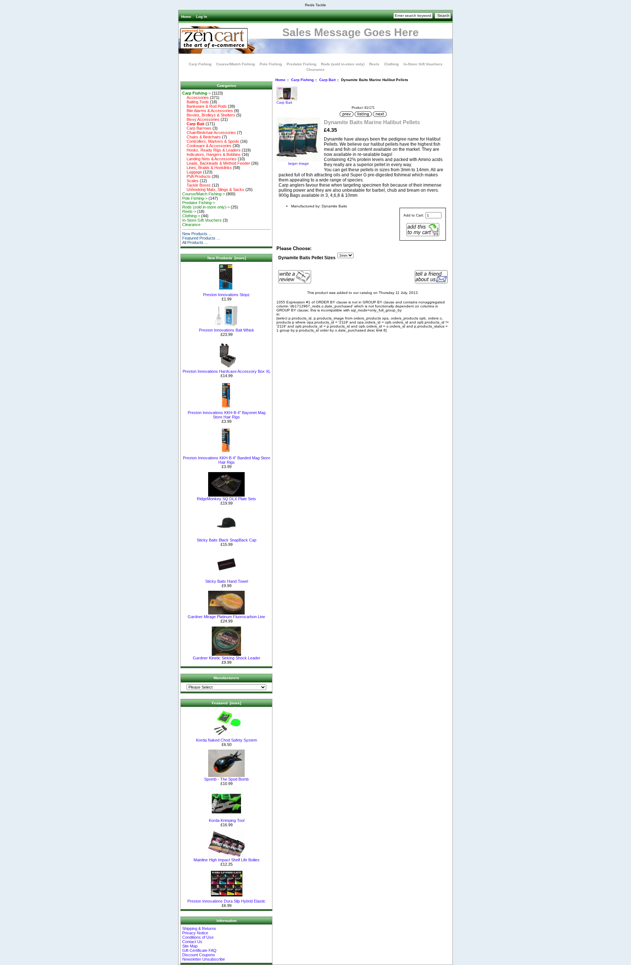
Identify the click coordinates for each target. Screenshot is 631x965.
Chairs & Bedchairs (201, 137)
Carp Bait (327, 80)
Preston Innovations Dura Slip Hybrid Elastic (226, 901)
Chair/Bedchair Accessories (209, 132)
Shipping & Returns (199, 928)
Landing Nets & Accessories (209, 159)
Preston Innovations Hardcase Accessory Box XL (227, 371)
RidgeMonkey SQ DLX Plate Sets (226, 499)
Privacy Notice (195, 933)
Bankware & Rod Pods (204, 106)
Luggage (192, 172)
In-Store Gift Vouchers (423, 64)
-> (196, 93)
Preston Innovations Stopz (226, 294)
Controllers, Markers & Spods (210, 141)
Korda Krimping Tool (226, 820)
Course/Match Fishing (235, 64)
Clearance (315, 70)
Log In (201, 17)
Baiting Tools (195, 102)
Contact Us (192, 941)
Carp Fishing (302, 80)
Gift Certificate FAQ (199, 950)
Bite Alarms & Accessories (207, 110)
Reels (374, 64)
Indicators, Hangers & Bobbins (211, 154)
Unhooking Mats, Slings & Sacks (213, 189)
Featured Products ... (201, 238)
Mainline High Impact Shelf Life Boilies (227, 860)
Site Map (190, 946)
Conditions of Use (198, 937)
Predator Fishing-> (198, 202)
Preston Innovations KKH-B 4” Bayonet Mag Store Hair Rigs (226, 414)
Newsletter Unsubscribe (203, 959)
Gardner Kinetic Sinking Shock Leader (226, 658)
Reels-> (189, 211)
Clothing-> (191, 216)
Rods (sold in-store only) (342, 64)
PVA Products (196, 176)
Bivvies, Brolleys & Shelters (208, 115)
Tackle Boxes (196, 185)
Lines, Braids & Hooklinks (207, 167)
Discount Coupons (198, 955)
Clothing (391, 64)
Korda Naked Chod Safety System (226, 740)
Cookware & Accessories (207, 145)
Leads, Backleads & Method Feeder (216, 163)
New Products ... (197, 233)
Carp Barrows (196, 128)
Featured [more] (226, 703)
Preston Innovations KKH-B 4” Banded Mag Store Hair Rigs (226, 460)
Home (186, 17)
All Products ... (195, 242)
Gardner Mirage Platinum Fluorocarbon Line (226, 616)
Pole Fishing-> (194, 198)
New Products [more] (226, 258)
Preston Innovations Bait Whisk (226, 330)
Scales (190, 181)
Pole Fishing (271, 64)
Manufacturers (226, 678)
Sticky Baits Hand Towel (226, 581)
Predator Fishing (301, 64)
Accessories (195, 97)
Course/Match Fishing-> (203, 194)
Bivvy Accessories (200, 119)
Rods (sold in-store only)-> (206, 207)
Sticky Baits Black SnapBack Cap (226, 540)
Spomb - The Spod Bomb (226, 779)
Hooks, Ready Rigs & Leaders (211, 150)
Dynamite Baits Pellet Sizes (307, 257)
